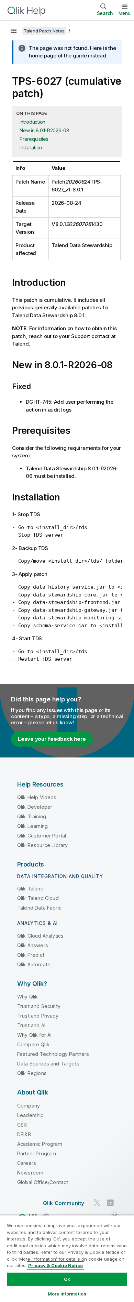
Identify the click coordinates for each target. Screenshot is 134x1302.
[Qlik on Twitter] (97, 1202)
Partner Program (36, 1153)
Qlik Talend (30, 888)
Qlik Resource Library (42, 845)
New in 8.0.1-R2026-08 (44, 130)
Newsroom (30, 1173)
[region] (67, 1258)
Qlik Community (63, 1203)
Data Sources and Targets (48, 1063)
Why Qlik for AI (34, 1035)
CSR (22, 1125)
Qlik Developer (34, 807)
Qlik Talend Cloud (38, 898)
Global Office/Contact (42, 1182)
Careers (26, 1163)
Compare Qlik (33, 1044)
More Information (67, 1294)
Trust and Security (38, 1006)
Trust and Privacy (37, 1016)
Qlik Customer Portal (41, 835)
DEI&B (24, 1134)
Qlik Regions (32, 1073)
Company (28, 1106)
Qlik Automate (34, 964)
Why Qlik (27, 996)
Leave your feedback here (52, 739)
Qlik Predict (30, 955)
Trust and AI (31, 1025)
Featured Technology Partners (53, 1054)
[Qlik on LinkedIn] (110, 1202)
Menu (125, 13)
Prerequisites (34, 139)
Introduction (32, 122)
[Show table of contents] (14, 30)
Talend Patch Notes (44, 30)
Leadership (30, 1115)
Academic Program (40, 1144)
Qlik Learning (32, 826)
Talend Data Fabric (39, 908)
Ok (67, 1279)
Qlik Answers (32, 945)
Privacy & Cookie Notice (55, 1265)
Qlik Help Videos (37, 797)
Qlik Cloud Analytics (40, 936)
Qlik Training (31, 816)
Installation (31, 147)
